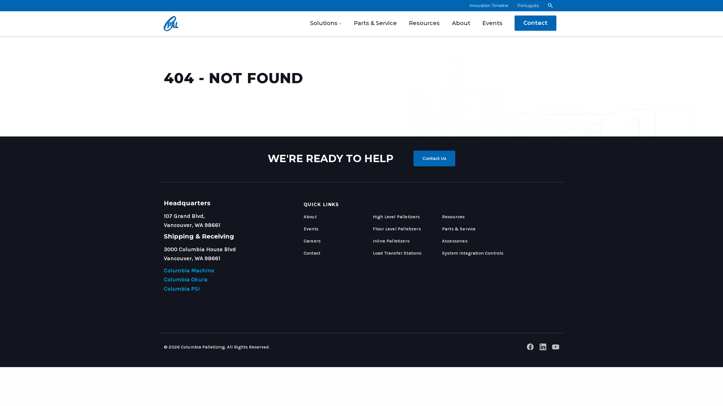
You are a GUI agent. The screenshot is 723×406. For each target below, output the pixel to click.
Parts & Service (375, 23)
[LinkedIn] (542, 348)
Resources (424, 23)
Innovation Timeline (488, 5)
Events (492, 23)
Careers (312, 241)
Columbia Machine (189, 270)
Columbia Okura (186, 279)
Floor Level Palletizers (397, 228)
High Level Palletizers (396, 216)
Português (528, 5)
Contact (535, 22)
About (461, 23)
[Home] (169, 24)
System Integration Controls (472, 253)
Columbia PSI (182, 289)
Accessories (454, 241)
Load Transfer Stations (397, 253)
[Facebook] (530, 348)
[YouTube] (555, 348)
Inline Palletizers (391, 241)
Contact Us (434, 158)
